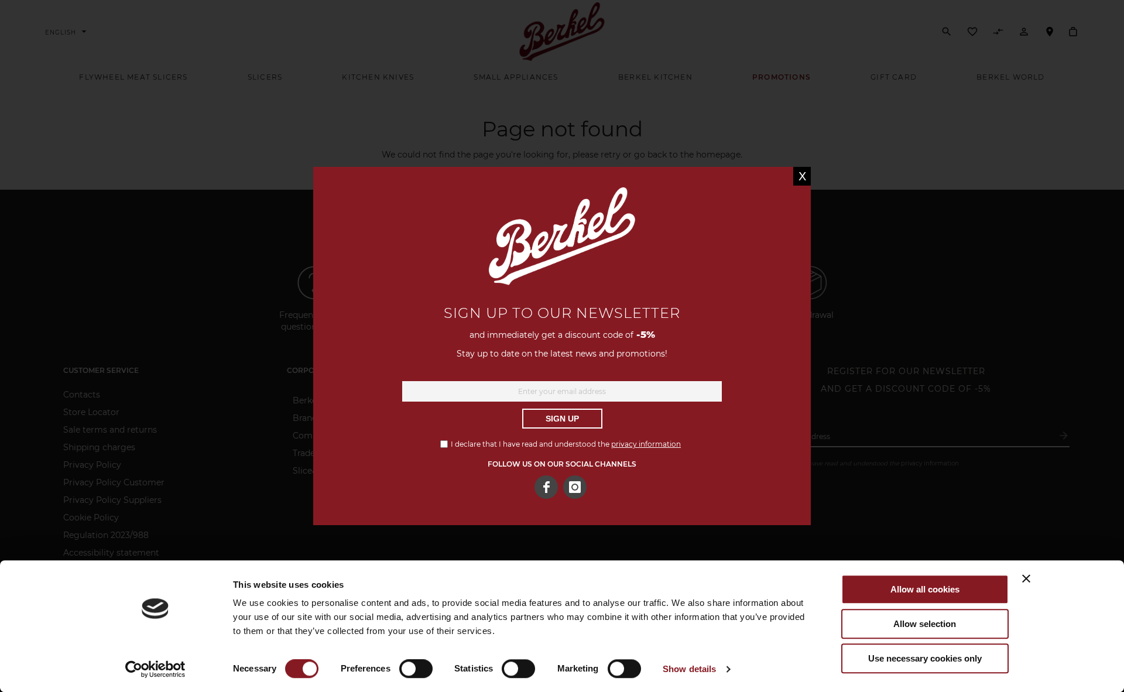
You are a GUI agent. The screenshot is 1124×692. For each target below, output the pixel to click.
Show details (689, 669)
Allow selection (924, 624)
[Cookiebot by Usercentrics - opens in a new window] (155, 669)
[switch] (416, 669)
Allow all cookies (924, 589)
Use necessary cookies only (925, 658)
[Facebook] (546, 487)
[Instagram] (575, 487)
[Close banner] (1026, 578)
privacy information (646, 444)
